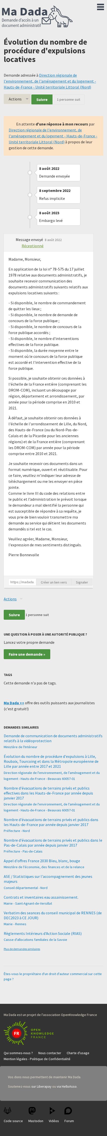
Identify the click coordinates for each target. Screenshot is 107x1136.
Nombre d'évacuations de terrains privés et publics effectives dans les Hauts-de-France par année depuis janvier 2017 (48, 793)
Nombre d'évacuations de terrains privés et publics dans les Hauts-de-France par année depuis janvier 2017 (51, 822)
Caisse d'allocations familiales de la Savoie (35, 939)
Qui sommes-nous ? (18, 1053)
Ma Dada (37, 16)
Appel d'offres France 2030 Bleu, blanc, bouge (42, 860)
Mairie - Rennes (15, 924)
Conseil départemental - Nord (26, 888)
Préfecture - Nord (17, 831)
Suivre (42, 99)
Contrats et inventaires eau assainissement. (41, 897)
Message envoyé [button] (30, 239)
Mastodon (35, 1121)
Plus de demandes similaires (22, 949)
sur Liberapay (41, 1086)
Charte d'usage (78, 1053)
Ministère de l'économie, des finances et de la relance (44, 867)
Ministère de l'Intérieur (20, 747)
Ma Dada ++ (14, 702)
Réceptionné (33, 245)
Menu (100, 6)
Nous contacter (49, 1053)
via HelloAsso (67, 1086)
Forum (69, 1121)
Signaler (82, 582)
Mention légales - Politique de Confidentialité (37, 1059)
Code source (13, 1121)
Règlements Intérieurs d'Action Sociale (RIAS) (43, 933)
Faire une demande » (27, 654)
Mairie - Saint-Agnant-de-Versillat (28, 903)
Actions (15, 98)
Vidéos (54, 1121)
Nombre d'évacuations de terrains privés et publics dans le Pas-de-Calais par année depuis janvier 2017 (53, 843)
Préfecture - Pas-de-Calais (23, 851)
